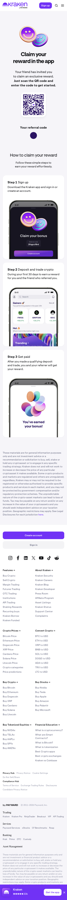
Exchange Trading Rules (32, 785)
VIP (49, 816)
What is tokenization (46, 747)
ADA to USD (41, 662)
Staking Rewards (12, 606)
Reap (51, 828)
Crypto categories (13, 667)
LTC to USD (41, 671)
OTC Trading (10, 593)
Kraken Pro (17, 816)
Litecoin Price (10, 662)
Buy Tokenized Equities (17, 724)
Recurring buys (11, 611)
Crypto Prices (11, 630)
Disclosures (51, 785)
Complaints (41, 615)
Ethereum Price (11, 640)
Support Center (44, 611)
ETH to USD (41, 640)
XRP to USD (41, 645)
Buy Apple (40, 696)
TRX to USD (41, 667)
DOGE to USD (42, 658)
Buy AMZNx (9, 748)
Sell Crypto (9, 580)
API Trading (9, 602)
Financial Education (47, 724)
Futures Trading (11, 589)
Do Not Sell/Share (11, 777)
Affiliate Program (44, 598)
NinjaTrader (29, 816)
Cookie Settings (40, 773)
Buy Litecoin (9, 714)
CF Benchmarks (39, 828)
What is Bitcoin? (44, 742)
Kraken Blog (42, 584)
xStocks (26, 828)
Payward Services (11, 828)
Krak (5, 839)
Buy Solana (9, 709)
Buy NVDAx (9, 730)
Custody (27, 839)
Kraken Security (44, 575)
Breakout (41, 816)
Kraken (6, 816)
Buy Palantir (41, 705)
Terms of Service (11, 785)
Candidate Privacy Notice (15, 789)
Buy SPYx (8, 743)
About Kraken (44, 570)
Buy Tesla (40, 692)
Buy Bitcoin (9, 687)
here (40, 514)
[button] (64, 893)
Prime (12, 839)
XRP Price (8, 649)
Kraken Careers (43, 580)
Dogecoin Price (11, 645)
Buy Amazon (42, 701)
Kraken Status (43, 606)
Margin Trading (11, 584)
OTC (19, 839)
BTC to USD (41, 636)
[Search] (56, 5)
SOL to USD (41, 654)
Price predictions (12, 671)
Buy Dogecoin (10, 696)
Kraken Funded (11, 620)
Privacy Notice (23, 773)
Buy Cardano (10, 705)
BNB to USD (41, 649)
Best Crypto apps (45, 751)
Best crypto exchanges (48, 755)
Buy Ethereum (10, 692)
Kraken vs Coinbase (46, 760)
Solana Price (9, 658)
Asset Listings (43, 602)
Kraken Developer (45, 589)
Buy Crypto (9, 575)
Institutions (9, 598)
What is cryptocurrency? (49, 730)
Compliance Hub (11, 781)
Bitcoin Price (9, 636)
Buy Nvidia (41, 687)
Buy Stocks (42, 682)
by (10, 805)
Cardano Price (10, 654)
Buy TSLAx (9, 734)
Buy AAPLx (9, 739)
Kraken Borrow (11, 615)
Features (9, 570)
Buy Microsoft (43, 709)
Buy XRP (7, 701)
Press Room (41, 593)
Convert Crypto (45, 630)
